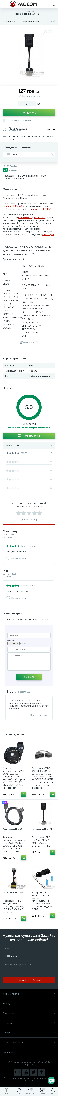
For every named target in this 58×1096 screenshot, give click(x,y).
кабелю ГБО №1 (13, 206)
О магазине (9, 1013)
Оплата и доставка (13, 1042)
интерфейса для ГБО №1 (31, 217)
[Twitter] (33, 1072)
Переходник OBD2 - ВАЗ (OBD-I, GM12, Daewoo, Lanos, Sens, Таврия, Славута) (42, 772)
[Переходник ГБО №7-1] (14, 877)
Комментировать (39, 715)
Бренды (7, 1003)
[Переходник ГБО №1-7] (43, 814)
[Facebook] (41, 1072)
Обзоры (7, 1032)
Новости (7, 1023)
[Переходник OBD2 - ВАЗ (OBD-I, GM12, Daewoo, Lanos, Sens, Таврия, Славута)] (43, 753)
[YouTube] (25, 1072)
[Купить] (52, 794)
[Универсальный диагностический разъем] (43, 877)
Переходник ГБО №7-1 (14, 892)
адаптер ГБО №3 (42, 209)
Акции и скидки (11, 993)
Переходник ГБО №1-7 (43, 829)
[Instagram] (17, 1072)
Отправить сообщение (29, 980)
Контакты (8, 1052)
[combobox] (10, 154)
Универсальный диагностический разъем (40, 895)
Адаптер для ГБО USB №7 (13, 830)
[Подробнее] (23, 794)
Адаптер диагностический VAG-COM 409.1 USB (14, 771)
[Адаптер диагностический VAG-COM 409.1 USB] (14, 753)
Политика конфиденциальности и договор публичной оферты (29, 1079)
